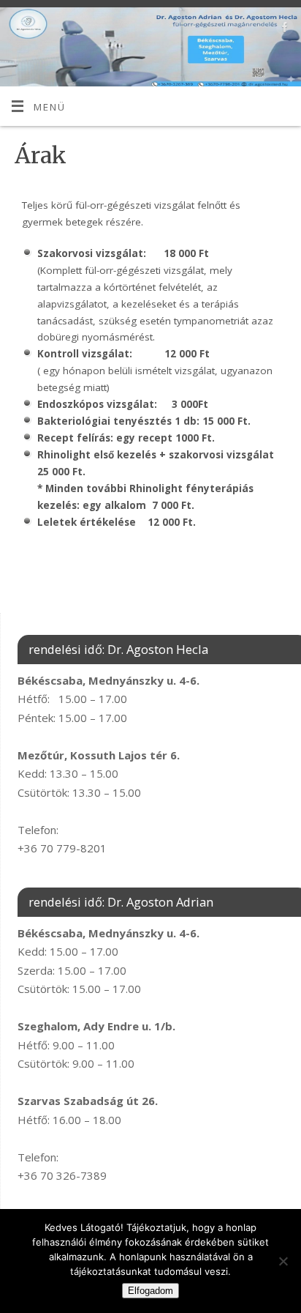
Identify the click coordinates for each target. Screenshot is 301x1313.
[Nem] (282, 1261)
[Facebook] (283, 29)
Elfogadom (150, 1290)
